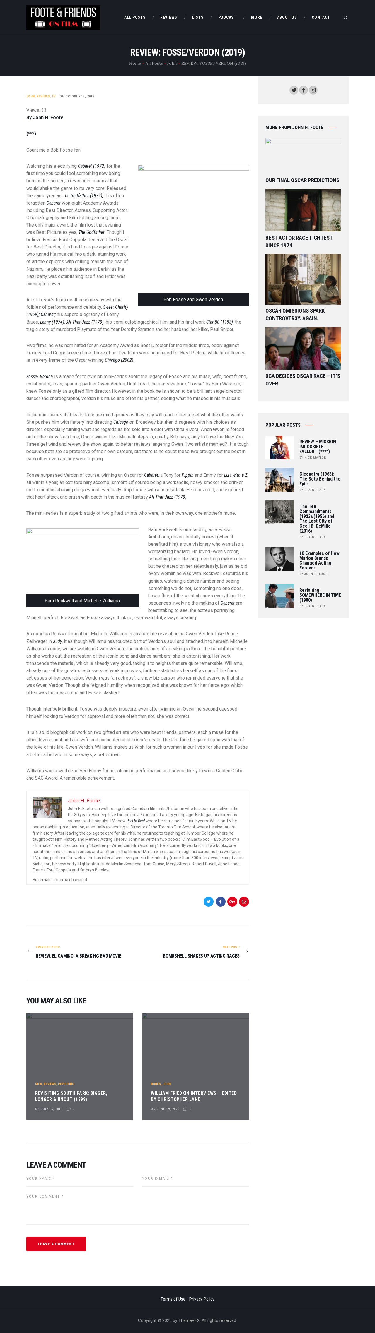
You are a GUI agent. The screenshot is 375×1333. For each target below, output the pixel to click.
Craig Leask (314, 490)
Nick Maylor (315, 457)
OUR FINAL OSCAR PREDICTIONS (302, 180)
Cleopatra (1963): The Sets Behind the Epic (319, 479)
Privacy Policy (201, 1299)
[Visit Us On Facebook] (303, 89)
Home (135, 63)
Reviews (43, 96)
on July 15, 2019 (48, 1109)
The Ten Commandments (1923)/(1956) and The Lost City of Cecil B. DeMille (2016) (316, 519)
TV (54, 96)
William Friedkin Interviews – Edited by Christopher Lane (194, 1096)
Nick (38, 1084)
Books (156, 1084)
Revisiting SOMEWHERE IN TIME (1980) (320, 595)
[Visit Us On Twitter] (294, 89)
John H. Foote (316, 574)
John (172, 63)
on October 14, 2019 (77, 96)
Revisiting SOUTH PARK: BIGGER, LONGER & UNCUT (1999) (71, 1096)
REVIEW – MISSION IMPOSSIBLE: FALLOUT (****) (317, 447)
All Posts (154, 63)
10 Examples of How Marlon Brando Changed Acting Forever (319, 561)
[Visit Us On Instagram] (313, 89)
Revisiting (66, 1084)
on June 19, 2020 (165, 1109)
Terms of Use (173, 1299)
